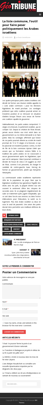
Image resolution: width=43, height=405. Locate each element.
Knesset (16, 229)
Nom (4, 302)
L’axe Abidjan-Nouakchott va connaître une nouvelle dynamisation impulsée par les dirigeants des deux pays (19, 366)
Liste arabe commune (12, 234)
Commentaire (7, 284)
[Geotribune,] (18, 10)
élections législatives (13, 225)
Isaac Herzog (32, 225)
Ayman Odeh (14, 215)
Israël (6, 229)
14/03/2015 (8, 37)
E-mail (5, 309)
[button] (39, 14)
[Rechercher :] (21, 384)
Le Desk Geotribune (23, 37)
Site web (5, 316)
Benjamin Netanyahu (12, 220)
